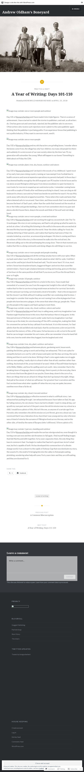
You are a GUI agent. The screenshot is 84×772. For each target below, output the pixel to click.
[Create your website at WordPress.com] (42, 2)
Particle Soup (16, 630)
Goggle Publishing (18, 625)
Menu (76, 9)
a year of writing (42, 496)
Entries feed (16, 737)
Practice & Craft (42, 89)
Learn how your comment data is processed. (52, 582)
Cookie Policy (43, 768)
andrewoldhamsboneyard (37, 101)
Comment (69, 577)
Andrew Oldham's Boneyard (25, 12)
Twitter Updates (21, 649)
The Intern (15, 639)
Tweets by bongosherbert (21, 654)
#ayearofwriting (23, 117)
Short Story (16, 634)
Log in (14, 733)
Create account (17, 728)
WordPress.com (18, 746)
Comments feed (17, 742)
